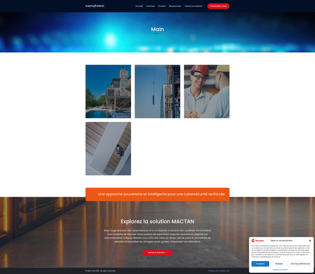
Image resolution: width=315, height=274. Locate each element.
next (124, 70)
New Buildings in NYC (159, 109)
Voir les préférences (300, 263)
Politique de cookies (280, 269)
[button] (310, 240)
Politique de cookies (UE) (218, 271)
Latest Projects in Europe (210, 109)
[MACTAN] (95, 6)
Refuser (279, 263)
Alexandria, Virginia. (109, 109)
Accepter (260, 263)
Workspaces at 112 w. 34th (113, 166)
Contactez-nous (218, 6)
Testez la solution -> (157, 252)
